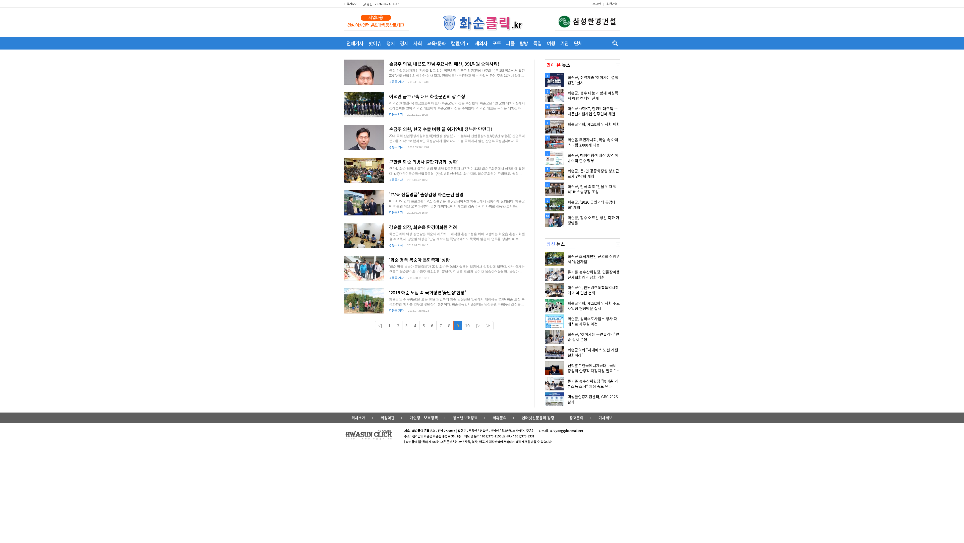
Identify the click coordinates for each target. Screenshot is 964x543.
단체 (578, 43)
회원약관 (388, 417)
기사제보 (605, 417)
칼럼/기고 (460, 43)
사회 (417, 43)
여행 (551, 43)
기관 (564, 43)
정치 (390, 43)
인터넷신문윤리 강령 (538, 417)
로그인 (596, 4)
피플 (510, 43)
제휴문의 (500, 417)
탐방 (524, 43)
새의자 (481, 43)
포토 (497, 43)
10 (467, 326)
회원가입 (612, 4)
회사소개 (358, 417)
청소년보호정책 (465, 417)
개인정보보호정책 (424, 417)
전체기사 (355, 43)
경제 (404, 43)
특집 (537, 43)
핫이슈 (375, 43)
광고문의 (576, 417)
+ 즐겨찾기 (350, 4)
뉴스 (558, 65)
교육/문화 (436, 43)
